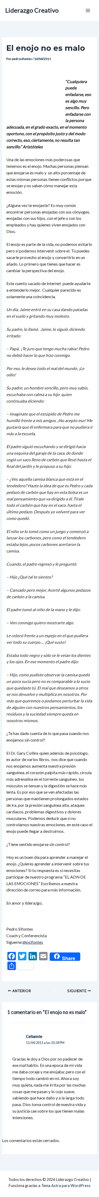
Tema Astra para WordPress (66, 1185)
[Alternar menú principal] (88, 10)
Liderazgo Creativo (32, 10)
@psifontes (33, 942)
